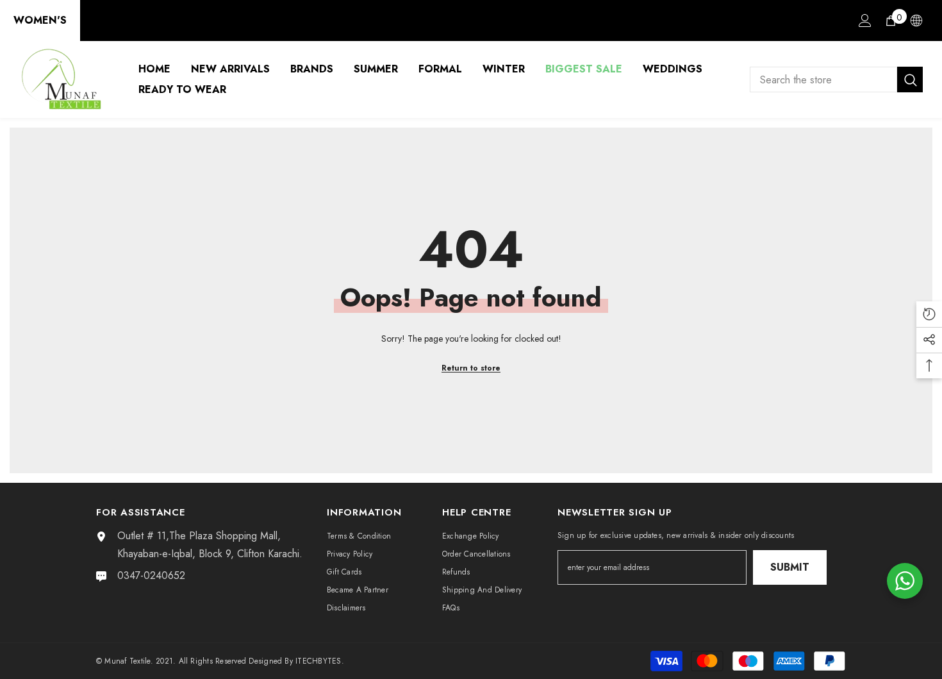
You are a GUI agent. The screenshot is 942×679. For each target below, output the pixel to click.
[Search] (836, 79)
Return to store (471, 368)
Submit (789, 567)
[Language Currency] (916, 20)
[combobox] (823, 79)
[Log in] (865, 20)
